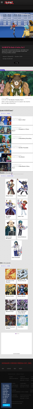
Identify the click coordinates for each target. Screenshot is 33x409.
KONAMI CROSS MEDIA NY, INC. (17, 363)
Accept (6, 405)
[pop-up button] (28, 38)
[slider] (16, 35)
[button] (2, 38)
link (2, 2)
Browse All (5, 266)
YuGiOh (9, 2)
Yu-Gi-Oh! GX (12, 99)
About (3, 368)
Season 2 (11, 110)
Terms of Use (11, 374)
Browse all (5, 113)
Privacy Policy (20, 374)
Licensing (9, 368)
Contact (20, 368)
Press (15, 368)
